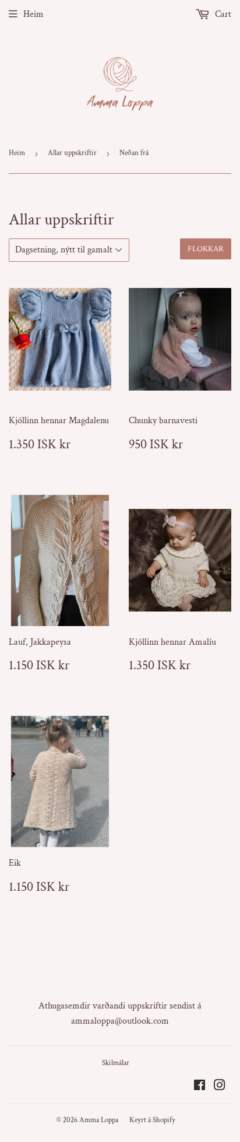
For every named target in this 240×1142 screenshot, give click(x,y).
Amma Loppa (98, 1120)
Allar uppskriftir (72, 153)
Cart (222, 14)
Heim (33, 14)
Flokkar (206, 249)
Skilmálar (115, 1063)
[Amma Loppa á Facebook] (199, 1087)
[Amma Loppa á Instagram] (219, 1087)
